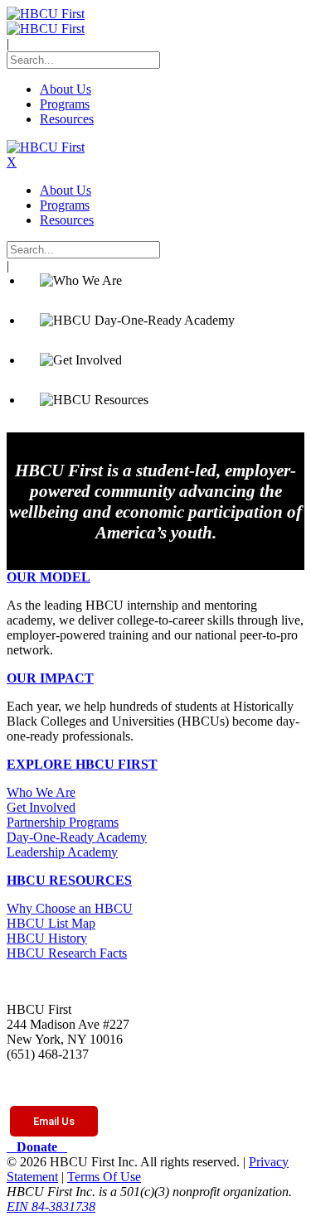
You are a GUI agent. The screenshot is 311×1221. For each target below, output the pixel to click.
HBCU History (47, 938)
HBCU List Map (51, 923)
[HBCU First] (46, 14)
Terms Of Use (104, 1177)
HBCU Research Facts (67, 953)
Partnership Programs (63, 822)
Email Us (54, 1121)
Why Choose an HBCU (70, 908)
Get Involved (41, 807)
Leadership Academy (62, 852)
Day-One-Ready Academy (77, 837)
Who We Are (41, 792)
